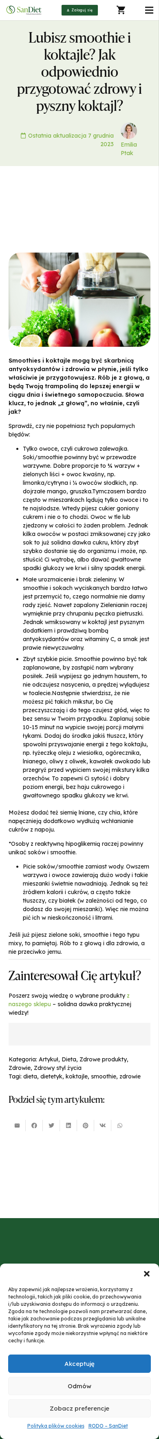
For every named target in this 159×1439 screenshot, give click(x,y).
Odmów (79, 1386)
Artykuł (48, 1059)
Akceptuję (79, 1364)
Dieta (69, 1059)
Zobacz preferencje (79, 1408)
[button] (147, 1274)
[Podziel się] (34, 1125)
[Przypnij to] (85, 1125)
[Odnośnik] (24, 10)
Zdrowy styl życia (58, 1068)
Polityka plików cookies (55, 1426)
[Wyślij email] (17, 1125)
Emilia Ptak (129, 149)
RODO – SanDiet (108, 1426)
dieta (30, 1076)
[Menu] (149, 10)
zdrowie (130, 1076)
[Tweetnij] (51, 1125)
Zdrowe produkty (103, 1059)
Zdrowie (20, 1068)
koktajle (77, 1076)
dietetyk (51, 1076)
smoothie (103, 1076)
